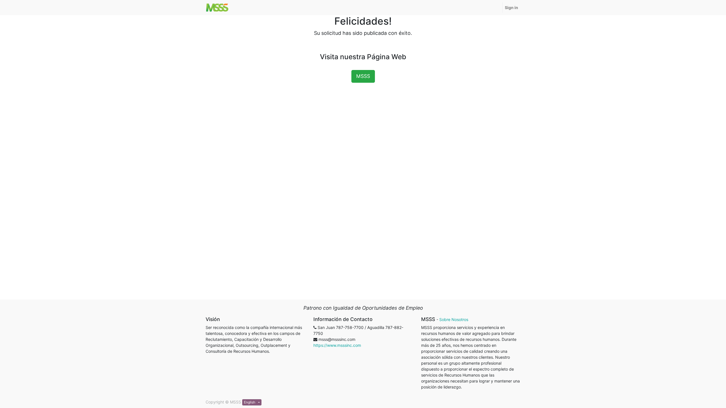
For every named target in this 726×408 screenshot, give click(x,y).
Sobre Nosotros (453, 319)
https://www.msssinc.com (337, 345)
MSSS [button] (363, 76)
